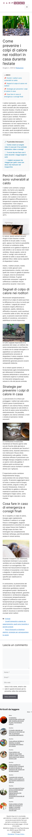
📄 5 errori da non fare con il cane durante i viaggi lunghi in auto (15, 155)
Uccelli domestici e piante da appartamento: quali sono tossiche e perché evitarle (16, 624)
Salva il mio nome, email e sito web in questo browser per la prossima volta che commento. (15, 689)
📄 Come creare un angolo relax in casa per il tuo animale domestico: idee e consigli (16, 147)
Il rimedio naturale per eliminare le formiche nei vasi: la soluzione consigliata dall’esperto (17, 732)
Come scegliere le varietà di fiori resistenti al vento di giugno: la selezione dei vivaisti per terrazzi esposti (17, 768)
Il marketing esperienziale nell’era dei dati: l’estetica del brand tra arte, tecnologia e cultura (17, 721)
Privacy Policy (20, 834)
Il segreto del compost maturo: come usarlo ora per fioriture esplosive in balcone (16, 779)
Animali (7, 619)
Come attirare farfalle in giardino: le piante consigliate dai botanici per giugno (16, 743)
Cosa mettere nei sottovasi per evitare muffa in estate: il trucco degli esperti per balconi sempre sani (16, 755)
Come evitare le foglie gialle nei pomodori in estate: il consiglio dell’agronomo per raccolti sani (16, 807)
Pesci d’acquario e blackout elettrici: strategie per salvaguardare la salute (16, 632)
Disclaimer (11, 834)
